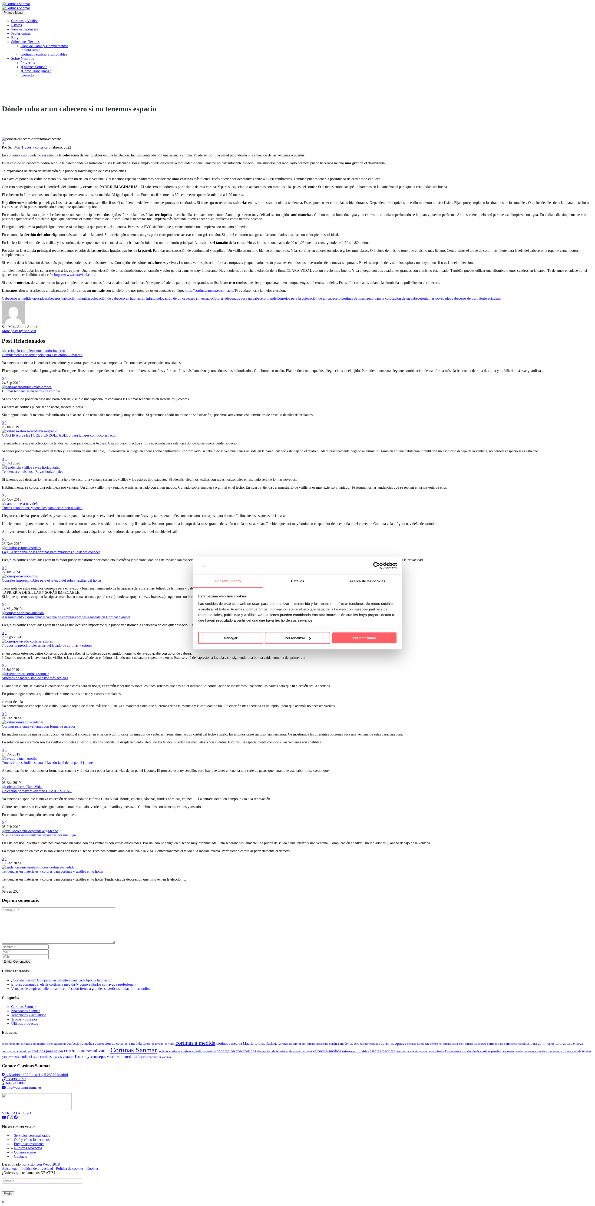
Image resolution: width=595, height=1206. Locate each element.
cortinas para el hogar (569, 1043)
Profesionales (21, 33)
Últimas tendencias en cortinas (154, 1057)
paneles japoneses (502, 1051)
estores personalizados (432, 1051)
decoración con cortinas (236, 1051)
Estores (16, 25)
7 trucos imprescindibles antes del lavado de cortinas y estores (47, 645)
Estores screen (453, 1051)
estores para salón (408, 1051)
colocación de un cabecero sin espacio (184, 298)
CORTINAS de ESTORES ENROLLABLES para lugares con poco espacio (59, 435)
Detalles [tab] (297, 581)
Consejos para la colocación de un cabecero (308, 298)
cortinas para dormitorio (502, 1043)
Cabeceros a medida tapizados (24, 298)
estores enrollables (355, 1051)
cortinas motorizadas (367, 1043)
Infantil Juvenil (31, 50)
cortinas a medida (195, 1043)
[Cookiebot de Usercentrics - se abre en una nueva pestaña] (376, 565)
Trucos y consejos (34, 147)
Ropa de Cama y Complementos (44, 46)
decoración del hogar (300, 1051)
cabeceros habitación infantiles (68, 298)
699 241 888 (15, 1083)
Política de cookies (69, 1168)
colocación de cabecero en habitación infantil (123, 298)
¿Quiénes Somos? (33, 67)
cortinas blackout (266, 1043)
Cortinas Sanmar (352, 298)
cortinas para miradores (16, 1051)
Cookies (92, 1168)
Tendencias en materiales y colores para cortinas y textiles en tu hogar (52, 871)
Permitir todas (364, 638)
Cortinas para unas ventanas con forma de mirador (38, 726)
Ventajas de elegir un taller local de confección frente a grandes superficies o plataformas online (80, 989)
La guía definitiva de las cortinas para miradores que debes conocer (51, 552)
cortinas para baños (453, 1043)
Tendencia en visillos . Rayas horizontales (32, 472)
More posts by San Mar (19, 331)
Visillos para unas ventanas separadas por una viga (39, 835)
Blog (14, 38)
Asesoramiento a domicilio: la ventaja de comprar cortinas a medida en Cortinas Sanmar (66, 617)
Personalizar (295, 638)
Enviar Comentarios (17, 961)
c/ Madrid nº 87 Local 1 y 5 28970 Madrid (36, 1075)
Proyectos (27, 63)
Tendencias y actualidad (28, 1015)
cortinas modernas (341, 1043)
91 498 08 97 (16, 1079)
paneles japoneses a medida (530, 1051)
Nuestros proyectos (28, 1148)
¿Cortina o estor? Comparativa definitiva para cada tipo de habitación (61, 980)
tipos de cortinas (63, 1057)
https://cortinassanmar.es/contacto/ (209, 290)
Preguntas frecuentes (29, 1144)
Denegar (231, 638)
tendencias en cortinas (36, 1057)
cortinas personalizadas (86, 1050)
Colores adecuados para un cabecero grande (244, 298)
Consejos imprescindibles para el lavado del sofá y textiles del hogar (51, 580)
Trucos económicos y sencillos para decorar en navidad (42, 508)
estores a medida (327, 1051)
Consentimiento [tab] (228, 581)
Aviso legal (10, 1168)
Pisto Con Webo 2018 (43, 1164)
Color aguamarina (56, 1043)
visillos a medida (122, 1056)
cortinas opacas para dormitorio (424, 1043)
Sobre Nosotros (22, 58)
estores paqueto (383, 1051)
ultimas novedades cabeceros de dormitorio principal (462, 298)
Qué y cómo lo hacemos (32, 1140)
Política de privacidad (37, 1168)
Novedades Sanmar (25, 1011)
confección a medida (80, 1043)
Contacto (27, 75)
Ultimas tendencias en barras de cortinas (31, 391)
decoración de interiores (272, 1051)
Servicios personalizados (32, 1135)
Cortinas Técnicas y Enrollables (43, 54)
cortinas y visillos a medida (198, 1051)
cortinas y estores (169, 1051)
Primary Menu (13, 12)
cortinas (170, 1043)
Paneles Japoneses (24, 29)
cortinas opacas (393, 1043)
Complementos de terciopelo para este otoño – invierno (42, 355)
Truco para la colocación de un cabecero (394, 298)
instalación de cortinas (476, 1051)
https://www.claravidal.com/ (74, 275)
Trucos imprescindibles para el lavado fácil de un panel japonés (48, 763)
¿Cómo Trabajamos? (35, 71)
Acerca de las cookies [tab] (367, 581)
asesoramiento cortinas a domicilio (24, 1043)
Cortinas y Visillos (24, 21)
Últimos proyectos (24, 1023)
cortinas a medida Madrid (235, 1043)
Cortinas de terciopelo (292, 1043)
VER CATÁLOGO (16, 1113)
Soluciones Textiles (25, 42)
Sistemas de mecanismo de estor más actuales (35, 678)
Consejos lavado (153, 1043)
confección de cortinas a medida (118, 1043)
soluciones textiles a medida (563, 1051)
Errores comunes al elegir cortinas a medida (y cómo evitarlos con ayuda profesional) (73, 984)
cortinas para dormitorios (536, 1043)
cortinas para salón (47, 1051)
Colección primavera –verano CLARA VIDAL (37, 791)
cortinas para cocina (475, 1043)
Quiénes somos (25, 1152)
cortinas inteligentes (317, 1043)
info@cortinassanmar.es (23, 1087)
